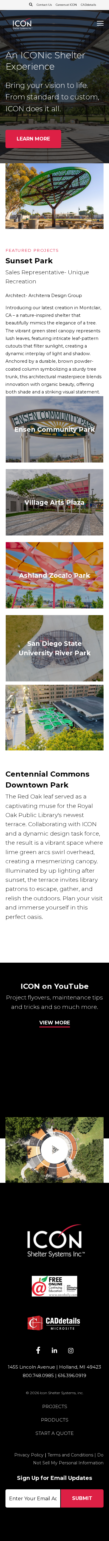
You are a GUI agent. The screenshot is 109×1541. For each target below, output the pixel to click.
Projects (54, 1406)
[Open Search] (31, 5)
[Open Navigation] (100, 23)
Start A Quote (54, 1433)
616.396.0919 (72, 1375)
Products (54, 1420)
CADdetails (88, 4)
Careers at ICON (66, 4)
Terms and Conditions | (72, 1455)
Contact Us (44, 4)
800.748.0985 (38, 1375)
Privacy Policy (29, 1455)
